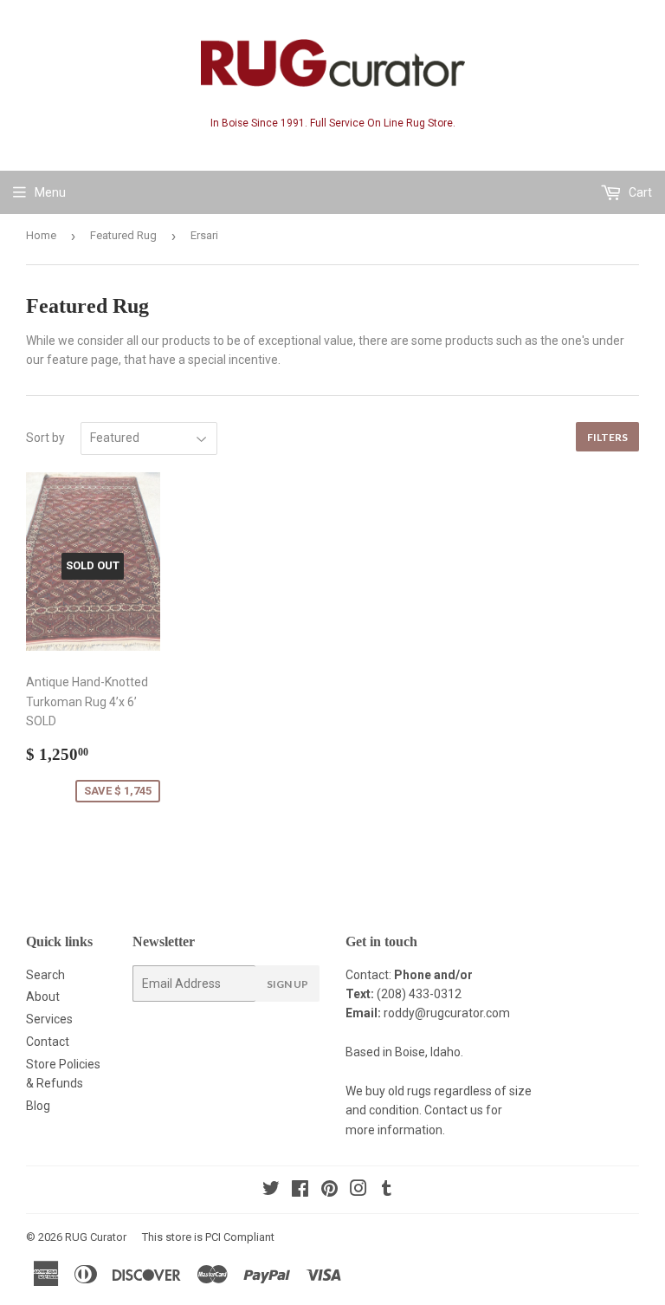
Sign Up (287, 983)
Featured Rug (123, 235)
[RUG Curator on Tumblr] (386, 1191)
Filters (607, 437)
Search (45, 975)
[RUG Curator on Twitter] (271, 1191)
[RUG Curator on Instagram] (358, 1191)
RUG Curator (95, 1236)
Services (49, 1019)
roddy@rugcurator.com (447, 1013)
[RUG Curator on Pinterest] (329, 1191)
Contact (47, 1042)
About (43, 996)
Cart (639, 192)
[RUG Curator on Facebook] (300, 1191)
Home (41, 235)
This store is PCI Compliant (208, 1236)
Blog (38, 1106)
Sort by (45, 438)
